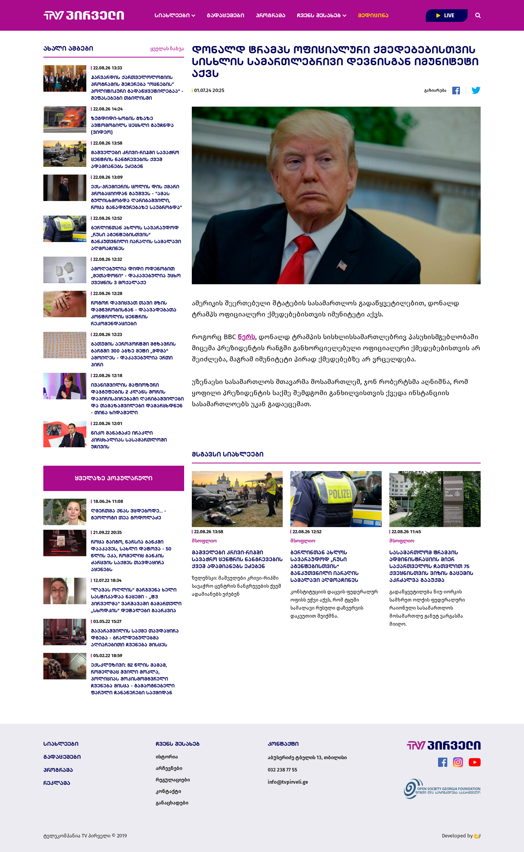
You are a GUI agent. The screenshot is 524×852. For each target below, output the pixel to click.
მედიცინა (373, 15)
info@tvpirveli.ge (288, 782)
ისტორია (167, 757)
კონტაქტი (168, 791)
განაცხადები (172, 803)
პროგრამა (270, 15)
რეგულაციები (173, 780)
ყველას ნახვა (167, 48)
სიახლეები (173, 15)
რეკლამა (56, 783)
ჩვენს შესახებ (320, 15)
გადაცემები (225, 15)
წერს (246, 337)
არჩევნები (169, 768)
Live (448, 15)
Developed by (458, 836)
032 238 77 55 (282, 770)
